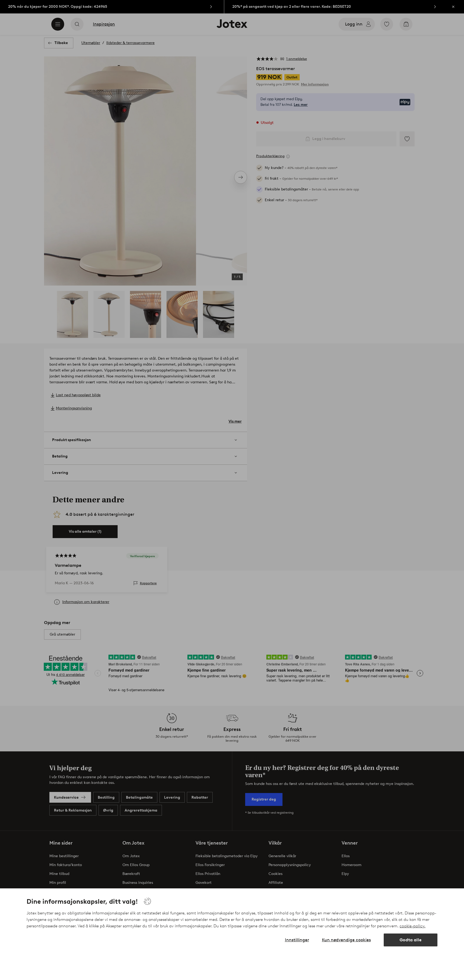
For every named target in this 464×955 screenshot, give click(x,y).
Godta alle (411, 939)
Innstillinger (297, 939)
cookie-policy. (412, 926)
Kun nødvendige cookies (346, 939)
